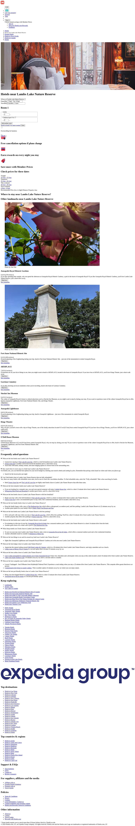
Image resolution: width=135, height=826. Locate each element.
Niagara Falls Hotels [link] (11, 631)
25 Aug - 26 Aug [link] (6, 181)
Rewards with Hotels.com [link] (13, 819)
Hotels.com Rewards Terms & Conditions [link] (18, 805)
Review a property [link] (10, 774)
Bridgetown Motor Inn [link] (36, 534)
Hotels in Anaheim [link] (10, 730)
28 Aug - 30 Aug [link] (6, 185)
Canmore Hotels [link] (10, 640)
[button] (67, 580)
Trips (6, 16)
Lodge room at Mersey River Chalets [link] (16, 549)
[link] (25, 27)
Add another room (7, 123)
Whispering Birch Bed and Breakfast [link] (16, 491)
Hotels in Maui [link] (9, 753)
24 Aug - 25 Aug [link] (6, 177)
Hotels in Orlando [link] (10, 696)
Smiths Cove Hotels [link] (11, 613)
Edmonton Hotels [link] (10, 641)
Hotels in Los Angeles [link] (12, 705)
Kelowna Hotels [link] (10, 652)
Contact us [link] (8, 772)
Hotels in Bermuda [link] (11, 748)
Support (7, 14)
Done (22, 125)
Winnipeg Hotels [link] (10, 647)
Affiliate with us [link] (10, 782)
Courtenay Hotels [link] (10, 656)
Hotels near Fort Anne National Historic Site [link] (18, 593)
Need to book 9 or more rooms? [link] (11, 125)
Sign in (7, 20)
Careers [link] (7, 815)
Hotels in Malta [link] (9, 750)
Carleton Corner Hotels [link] (12, 622)
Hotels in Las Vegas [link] (11, 691)
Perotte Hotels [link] (9, 34)
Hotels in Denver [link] (10, 711)
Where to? (4, 99)
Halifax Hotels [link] (9, 650)
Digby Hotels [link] (9, 608)
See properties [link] (5, 282)
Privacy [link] (7, 798)
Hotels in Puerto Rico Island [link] (13, 755)
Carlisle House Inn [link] (60, 489)
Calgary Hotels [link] (9, 636)
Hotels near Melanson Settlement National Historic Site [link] (22, 601)
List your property (10, 13)
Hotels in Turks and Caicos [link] (13, 742)
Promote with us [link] (10, 786)
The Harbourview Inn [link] (35, 506)
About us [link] (7, 814)
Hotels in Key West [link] (11, 723)
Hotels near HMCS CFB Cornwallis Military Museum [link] (22, 595)
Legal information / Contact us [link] (14, 802)
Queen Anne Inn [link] (10, 464)
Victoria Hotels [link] (9, 643)
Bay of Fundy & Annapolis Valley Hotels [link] (18, 618)
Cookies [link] (7, 800)
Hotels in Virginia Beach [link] (12, 727)
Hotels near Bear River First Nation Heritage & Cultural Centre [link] (24, 599)
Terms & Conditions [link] (11, 796)
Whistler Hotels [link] (9, 648)
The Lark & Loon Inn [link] (25, 462)
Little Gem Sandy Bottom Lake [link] (14, 557)
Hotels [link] (7, 31)
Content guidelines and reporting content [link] (17, 803)
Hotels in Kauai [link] (10, 757)
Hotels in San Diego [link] (11, 700)
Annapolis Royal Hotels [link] (12, 609)
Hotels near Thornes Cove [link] (13, 604)
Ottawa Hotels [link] (9, 645)
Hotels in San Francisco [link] (12, 704)
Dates (2, 101)
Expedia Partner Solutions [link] (13, 784)
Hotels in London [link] (10, 725)
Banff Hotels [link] (9, 638)
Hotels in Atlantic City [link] (12, 721)
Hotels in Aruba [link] (10, 741)
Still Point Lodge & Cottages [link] (37, 547)
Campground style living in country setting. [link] (18, 568)
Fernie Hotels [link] (9, 657)
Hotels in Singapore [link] (11, 744)
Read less (4, 280)
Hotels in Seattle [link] (10, 729)
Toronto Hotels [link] (9, 627)
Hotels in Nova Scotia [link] (11, 36)
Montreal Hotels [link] (10, 629)
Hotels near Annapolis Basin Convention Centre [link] (20, 597)
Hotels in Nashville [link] (11, 702)
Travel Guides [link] (9, 817)
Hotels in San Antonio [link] (12, 718)
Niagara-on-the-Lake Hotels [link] (13, 659)
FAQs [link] (6, 770)
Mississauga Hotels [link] (11, 654)
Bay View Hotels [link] (10, 615)
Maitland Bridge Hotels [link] (12, 620)
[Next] (3, 450)
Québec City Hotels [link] (11, 634)
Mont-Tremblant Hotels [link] (12, 661)
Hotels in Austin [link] (10, 714)
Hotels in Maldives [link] (11, 746)
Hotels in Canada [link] (10, 38)
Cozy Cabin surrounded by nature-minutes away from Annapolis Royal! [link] (27, 556)
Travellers (4, 103)
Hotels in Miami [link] (10, 707)
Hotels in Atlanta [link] (10, 716)
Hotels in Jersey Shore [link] (12, 751)
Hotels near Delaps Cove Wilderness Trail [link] (18, 602)
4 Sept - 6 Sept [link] (5, 188)
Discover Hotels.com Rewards (18, 25)
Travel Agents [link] (9, 788)
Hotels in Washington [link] (11, 713)
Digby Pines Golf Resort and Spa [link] (43, 508)
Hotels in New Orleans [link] (12, 698)
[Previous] (1, 450)
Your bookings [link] (9, 769)
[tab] (8, 585)
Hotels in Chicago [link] (10, 695)
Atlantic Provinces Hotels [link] (13, 624)
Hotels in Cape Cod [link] (11, 760)
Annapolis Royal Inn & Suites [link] (37, 523)
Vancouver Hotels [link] (10, 632)
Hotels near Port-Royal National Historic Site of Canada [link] (22, 592)
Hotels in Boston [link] (10, 720)
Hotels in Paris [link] (9, 709)
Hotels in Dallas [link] (10, 732)
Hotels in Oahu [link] (9, 758)
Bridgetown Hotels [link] (11, 617)
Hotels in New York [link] (11, 693)
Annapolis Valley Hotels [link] (12, 611)
